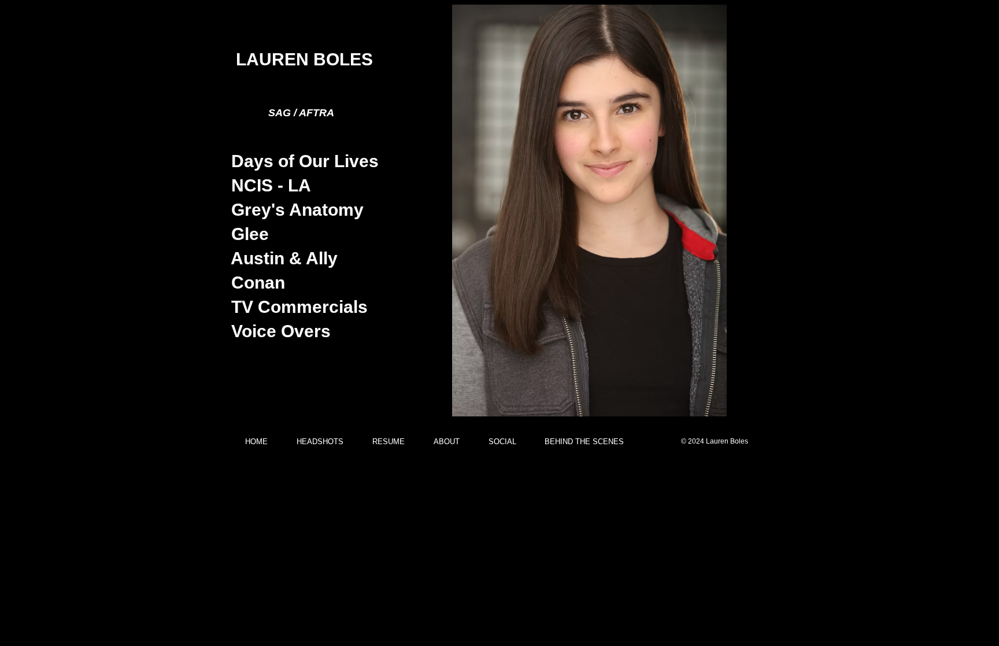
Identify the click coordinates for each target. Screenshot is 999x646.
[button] (589, 210)
